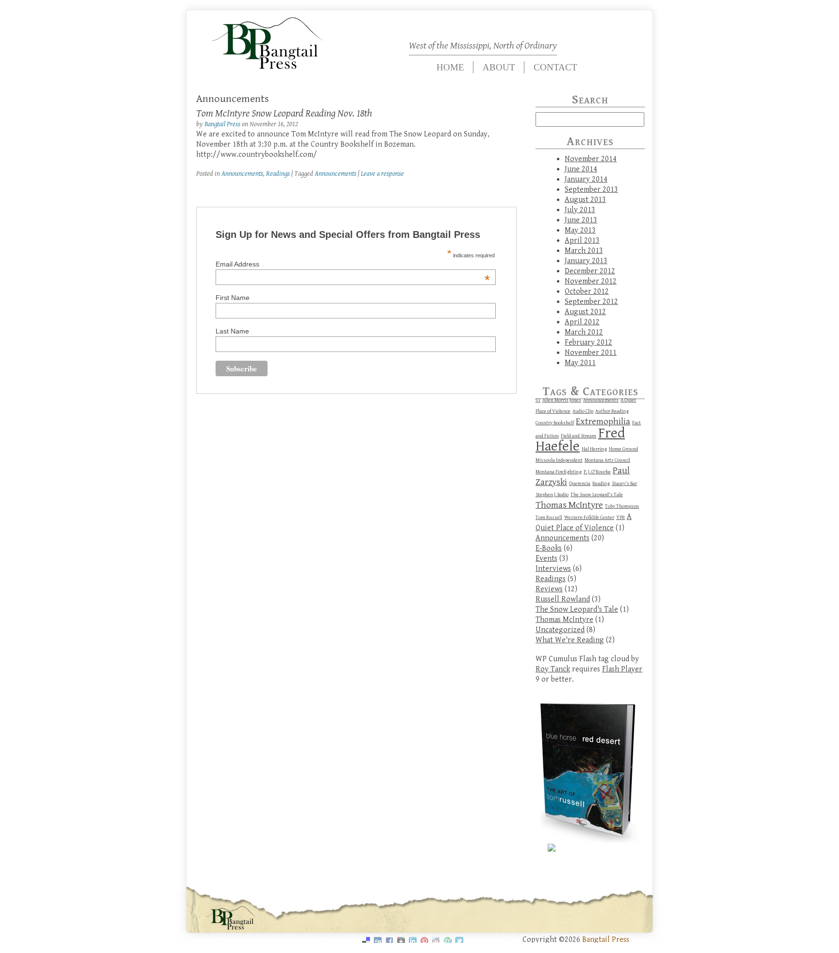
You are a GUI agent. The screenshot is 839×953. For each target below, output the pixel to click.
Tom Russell (549, 517)
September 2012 (591, 301)
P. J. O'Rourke (597, 472)
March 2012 (584, 332)
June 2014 (581, 169)
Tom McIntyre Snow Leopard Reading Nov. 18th (284, 113)
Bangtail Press (222, 124)
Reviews (549, 589)
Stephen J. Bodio (552, 495)
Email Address (353, 264)
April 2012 (582, 322)
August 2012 (585, 312)
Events (546, 558)
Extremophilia (603, 421)
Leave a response (382, 173)
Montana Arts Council (607, 460)
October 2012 (587, 291)
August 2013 (585, 199)
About (499, 67)
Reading (601, 483)
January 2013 (586, 261)
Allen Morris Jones (561, 400)
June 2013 (581, 220)
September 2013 (591, 189)
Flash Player (622, 669)
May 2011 (580, 363)
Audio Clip (582, 411)
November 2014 (591, 159)
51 (538, 400)
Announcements (242, 173)
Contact (555, 67)
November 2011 (591, 352)
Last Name (232, 331)
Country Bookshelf (555, 423)
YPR (620, 517)
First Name (233, 297)
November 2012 (591, 281)
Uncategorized (560, 630)
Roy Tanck (553, 669)
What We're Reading (570, 640)
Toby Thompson (622, 506)
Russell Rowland (563, 599)
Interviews (553, 568)
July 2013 (580, 210)
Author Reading (612, 411)
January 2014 (586, 179)
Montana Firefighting (559, 472)
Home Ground (623, 449)
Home (450, 67)
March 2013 (584, 250)
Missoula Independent (559, 460)
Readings (278, 173)
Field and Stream (578, 436)
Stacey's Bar (624, 483)
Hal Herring (594, 449)
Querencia (579, 483)
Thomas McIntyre (569, 505)
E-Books (549, 548)
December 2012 (590, 271)
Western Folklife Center (589, 517)
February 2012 (588, 342)
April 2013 (582, 240)
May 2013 (580, 230)
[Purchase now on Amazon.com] (551, 849)
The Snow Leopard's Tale (597, 495)
